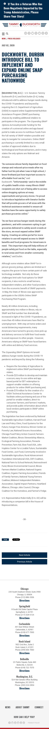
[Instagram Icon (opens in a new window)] (42, 33)
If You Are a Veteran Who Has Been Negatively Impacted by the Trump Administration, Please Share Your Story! (23, 10)
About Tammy (22, 707)
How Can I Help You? (24, 717)
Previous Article (24, 561)
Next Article (24, 555)
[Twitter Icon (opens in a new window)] (35, 33)
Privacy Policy (33, 722)
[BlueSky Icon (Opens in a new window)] (32, 33)
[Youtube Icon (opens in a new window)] (39, 33)
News (4, 38)
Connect (39, 707)
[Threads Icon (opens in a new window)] (46, 33)
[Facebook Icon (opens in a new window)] (29, 33)
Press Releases (14, 38)
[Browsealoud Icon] (25, 33)
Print (5, 540)
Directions (24, 600)
